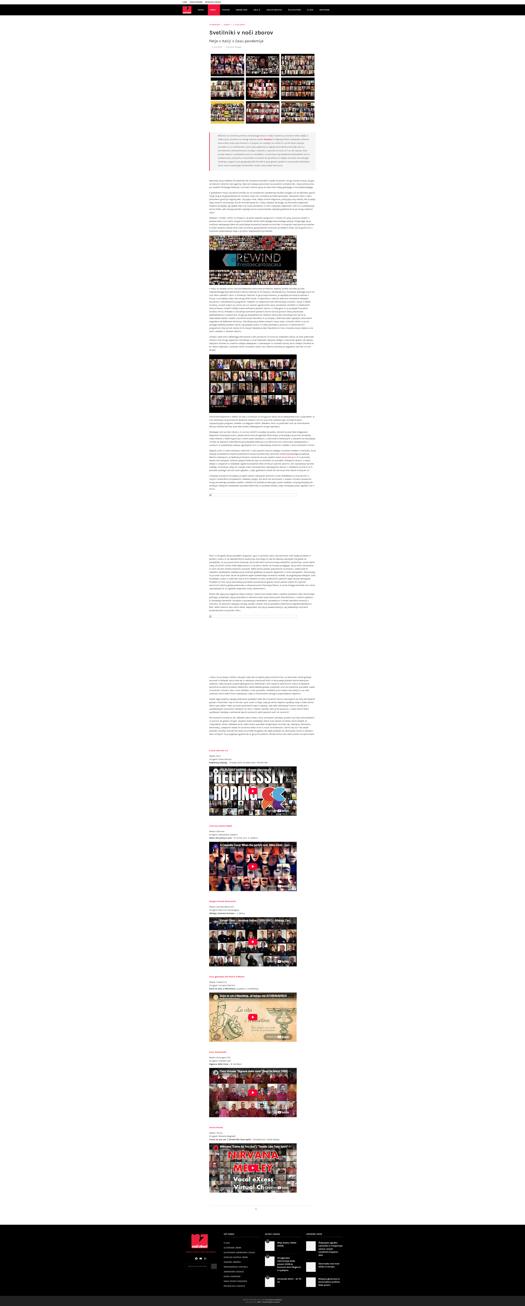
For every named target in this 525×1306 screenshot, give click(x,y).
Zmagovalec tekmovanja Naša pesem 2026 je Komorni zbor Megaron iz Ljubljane (289, 1264)
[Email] (338, 2)
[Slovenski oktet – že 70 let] (270, 1282)
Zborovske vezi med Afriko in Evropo (328, 1265)
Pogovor (226, 10)
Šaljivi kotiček (294, 10)
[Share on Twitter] (262, 1209)
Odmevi (213, 10)
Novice (201, 10)
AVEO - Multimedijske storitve (268, 1302)
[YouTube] (200, 1258)
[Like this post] (257, 1209)
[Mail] (205, 1258)
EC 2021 (310, 10)
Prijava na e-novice (213, 2)
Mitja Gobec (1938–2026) (287, 1244)
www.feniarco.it (290, 457)
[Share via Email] (268, 1209)
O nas (185, 2)
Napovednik (324, 10)
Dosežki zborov (232, 1262)
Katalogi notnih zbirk (236, 1257)
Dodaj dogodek (196, 2)
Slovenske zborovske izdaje (239, 1252)
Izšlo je (256, 10)
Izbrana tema (241, 10)
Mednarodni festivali (236, 1267)
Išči (214, 1266)
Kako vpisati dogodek (235, 1281)
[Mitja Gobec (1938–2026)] (270, 1246)
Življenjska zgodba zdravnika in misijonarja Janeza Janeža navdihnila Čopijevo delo (330, 1248)
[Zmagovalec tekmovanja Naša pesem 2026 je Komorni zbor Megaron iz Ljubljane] (270, 1261)
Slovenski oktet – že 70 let (289, 1280)
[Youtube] (335, 2)
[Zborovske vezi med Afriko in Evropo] (311, 1267)
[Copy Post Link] (265, 1209)
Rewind (268, 139)
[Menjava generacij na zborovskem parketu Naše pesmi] (311, 1282)
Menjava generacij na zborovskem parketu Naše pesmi (329, 1282)
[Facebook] (332, 2)
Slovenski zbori (232, 1247)
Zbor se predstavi (274, 10)
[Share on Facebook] (260, 1209)
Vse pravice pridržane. (273, 1300)
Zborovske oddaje (234, 1271)
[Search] (341, 9)
